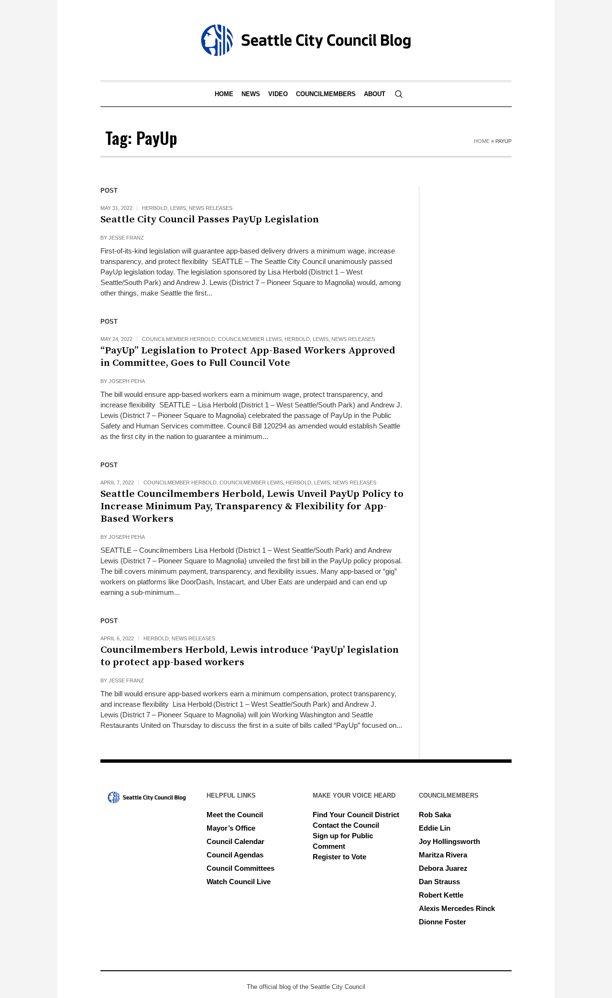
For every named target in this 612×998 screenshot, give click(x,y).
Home (482, 141)
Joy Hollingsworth (449, 841)
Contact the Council (346, 825)
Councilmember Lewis (250, 339)
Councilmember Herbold (178, 339)
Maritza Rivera (443, 855)
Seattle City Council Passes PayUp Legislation (210, 219)
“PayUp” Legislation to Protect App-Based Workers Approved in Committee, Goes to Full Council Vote (247, 356)
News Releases (210, 208)
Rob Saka (435, 815)
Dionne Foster (442, 922)
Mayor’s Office (231, 828)
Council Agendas (235, 855)
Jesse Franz (126, 238)
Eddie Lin (434, 828)
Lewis (178, 208)
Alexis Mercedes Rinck (457, 908)
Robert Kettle (441, 895)
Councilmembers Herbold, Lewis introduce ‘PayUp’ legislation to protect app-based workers (249, 656)
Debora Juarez (443, 868)
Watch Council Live (239, 881)
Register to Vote (339, 857)
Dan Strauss (439, 881)
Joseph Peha (127, 381)
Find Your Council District (356, 815)
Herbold (154, 208)
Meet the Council (235, 815)
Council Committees (240, 868)
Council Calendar (235, 841)
